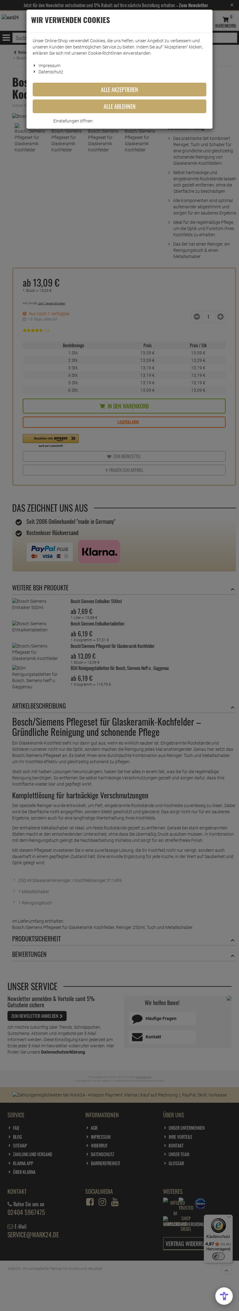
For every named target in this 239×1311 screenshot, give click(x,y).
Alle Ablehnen (120, 106)
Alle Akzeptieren (119, 89)
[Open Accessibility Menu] (224, 1296)
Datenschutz (51, 71)
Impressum (49, 65)
